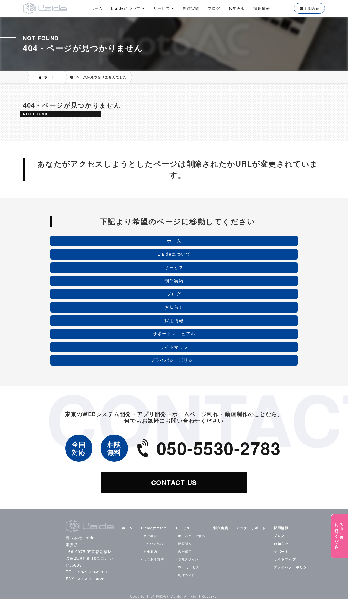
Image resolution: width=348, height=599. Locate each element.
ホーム (96, 8)
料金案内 (150, 551)
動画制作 (185, 543)
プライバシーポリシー (174, 360)
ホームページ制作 (191, 536)
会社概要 (150, 536)
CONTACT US (174, 482)
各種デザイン (188, 559)
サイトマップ (174, 347)
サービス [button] (162, 8)
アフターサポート (251, 527)
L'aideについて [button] (126, 8)
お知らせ (236, 8)
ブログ (214, 8)
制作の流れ (186, 575)
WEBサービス (189, 567)
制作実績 (191, 8)
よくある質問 (154, 559)
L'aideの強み (154, 543)
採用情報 (261, 8)
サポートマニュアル (174, 333)
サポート (281, 551)
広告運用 (185, 551)
